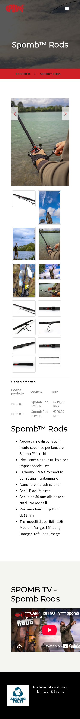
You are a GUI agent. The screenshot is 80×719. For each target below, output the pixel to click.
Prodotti (23, 74)
